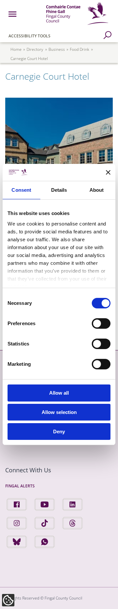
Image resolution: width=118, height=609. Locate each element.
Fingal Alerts (20, 486)
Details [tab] (59, 190)
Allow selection (59, 412)
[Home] (77, 25)
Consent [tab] (21, 190)
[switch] (101, 323)
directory (35, 49)
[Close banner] (108, 172)
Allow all (59, 393)
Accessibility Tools (29, 36)
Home (16, 49)
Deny (59, 431)
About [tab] (96, 190)
